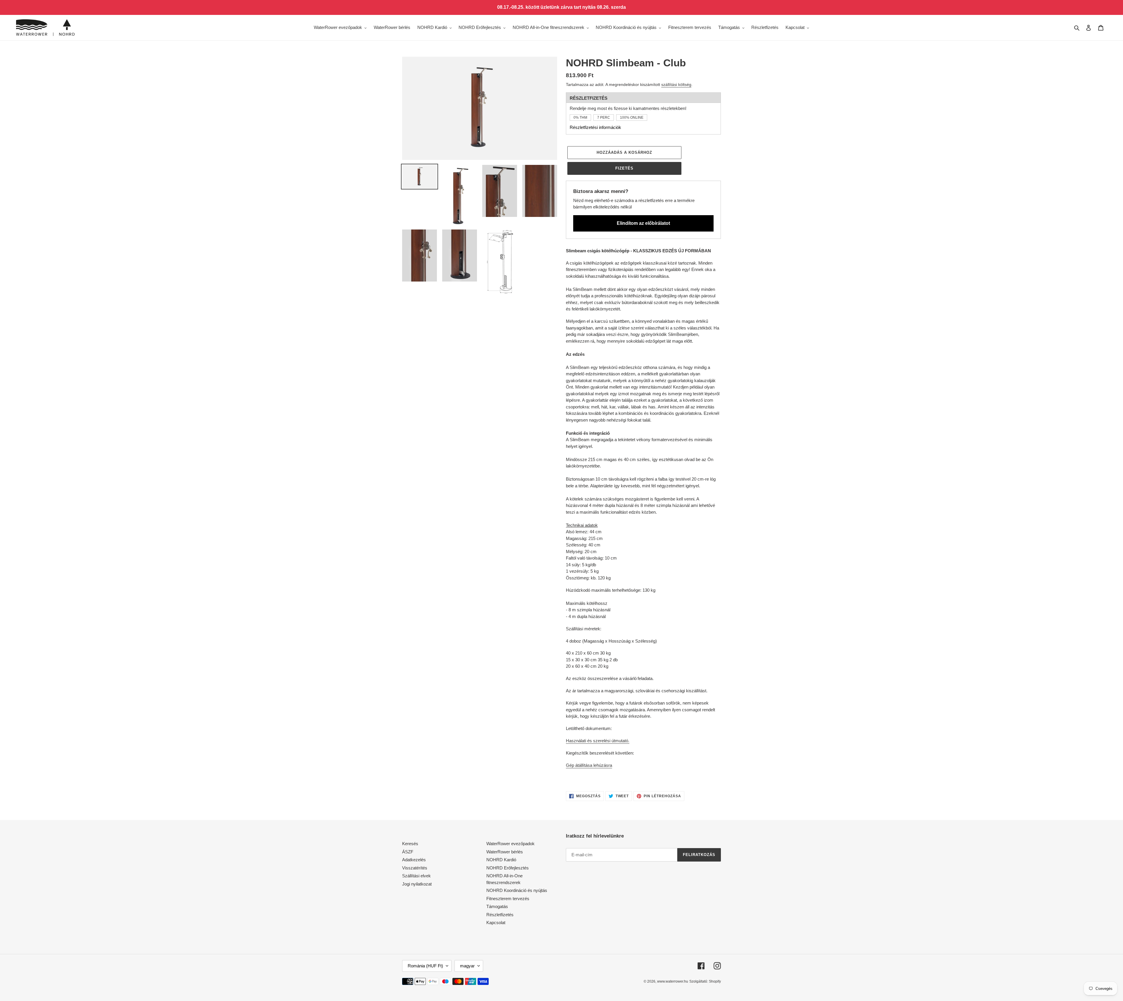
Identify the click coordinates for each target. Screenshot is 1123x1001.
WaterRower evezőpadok (510, 843)
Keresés (410, 843)
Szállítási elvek (416, 875)
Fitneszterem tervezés (507, 898)
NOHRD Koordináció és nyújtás (516, 890)
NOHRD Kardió (501, 859)
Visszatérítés (414, 867)
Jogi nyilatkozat (417, 883)
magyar (467, 965)
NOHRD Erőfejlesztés (507, 867)
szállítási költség (676, 84)
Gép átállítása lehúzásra (589, 765)
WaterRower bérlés (504, 851)
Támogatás (497, 906)
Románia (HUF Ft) (425, 965)
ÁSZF (407, 851)
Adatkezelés (414, 859)
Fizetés (624, 168)
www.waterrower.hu (672, 981)
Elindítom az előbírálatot (643, 223)
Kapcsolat (495, 922)
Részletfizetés (500, 914)
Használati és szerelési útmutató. (597, 740)
